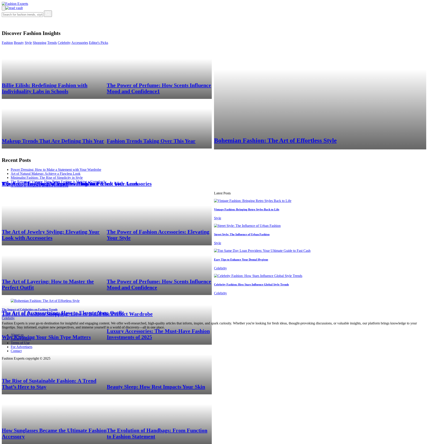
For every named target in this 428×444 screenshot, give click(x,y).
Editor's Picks (98, 43)
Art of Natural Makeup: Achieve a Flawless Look (45, 173)
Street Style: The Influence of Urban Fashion (242, 234)
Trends (52, 43)
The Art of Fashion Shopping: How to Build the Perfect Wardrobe (77, 314)
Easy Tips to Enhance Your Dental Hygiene (241, 259)
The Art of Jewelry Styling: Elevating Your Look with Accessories (77, 184)
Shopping (39, 43)
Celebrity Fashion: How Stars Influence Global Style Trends (251, 284)
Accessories (79, 43)
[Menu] (3, 8)
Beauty (19, 43)
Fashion (7, 43)
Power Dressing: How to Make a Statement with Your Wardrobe (56, 169)
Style (28, 43)
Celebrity (64, 43)
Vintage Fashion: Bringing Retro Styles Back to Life (246, 209)
